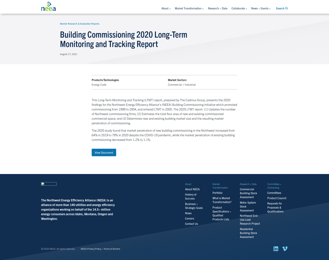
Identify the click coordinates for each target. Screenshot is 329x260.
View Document (104, 152)
